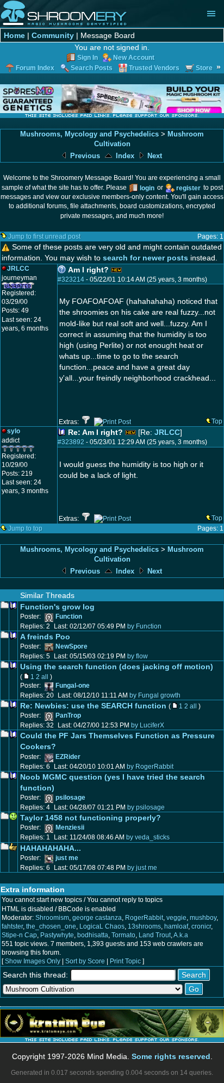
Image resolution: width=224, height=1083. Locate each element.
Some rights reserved (171, 1056)
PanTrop (68, 715)
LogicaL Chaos (102, 926)
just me (66, 858)
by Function (144, 626)
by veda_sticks (148, 837)
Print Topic (125, 961)
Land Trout (155, 935)
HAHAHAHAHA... (50, 848)
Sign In (87, 57)
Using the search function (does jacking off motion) (116, 666)
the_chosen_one (51, 926)
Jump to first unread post (44, 236)
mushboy (203, 917)
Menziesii (69, 827)
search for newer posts (145, 257)
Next (153, 156)
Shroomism (52, 917)
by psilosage (146, 807)
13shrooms (144, 926)
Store (204, 68)
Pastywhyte (57, 935)
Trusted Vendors (154, 68)
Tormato (123, 935)
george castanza (97, 917)
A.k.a (180, 935)
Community (53, 35)
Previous (84, 156)
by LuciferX (147, 725)
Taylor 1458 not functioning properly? (90, 817)
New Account (133, 57)
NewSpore (71, 646)
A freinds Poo (45, 636)
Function (68, 616)
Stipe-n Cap (19, 935)
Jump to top (25, 528)
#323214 (71, 279)
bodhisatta (92, 935)
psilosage (70, 797)
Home (14, 35)
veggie (176, 917)
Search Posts (92, 68)
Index (124, 156)
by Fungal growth (155, 695)
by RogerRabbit (150, 766)
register (188, 188)
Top (216, 421)
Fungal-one (72, 685)
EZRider (67, 757)
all (44, 677)
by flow (137, 656)
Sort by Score (85, 961)
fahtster (12, 926)
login (147, 188)
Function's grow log (57, 606)
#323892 (71, 442)
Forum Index (35, 68)
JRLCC (167, 432)
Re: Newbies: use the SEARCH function (93, 705)
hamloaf (176, 926)
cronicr (201, 926)
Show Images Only (32, 961)
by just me (142, 867)
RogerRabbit (144, 917)
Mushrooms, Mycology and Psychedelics (89, 134)
